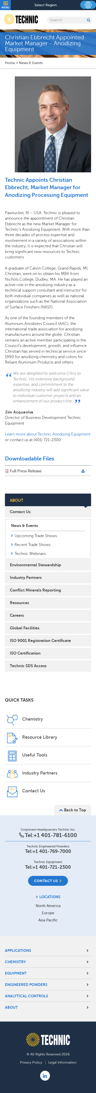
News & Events (31, 63)
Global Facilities (24, 628)
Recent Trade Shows (32, 545)
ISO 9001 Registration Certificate (40, 640)
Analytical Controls (26, 996)
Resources (19, 603)
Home (10, 63)
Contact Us (20, 512)
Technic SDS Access (28, 666)
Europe (48, 913)
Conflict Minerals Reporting (35, 590)
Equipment (16, 973)
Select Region (45, 5)
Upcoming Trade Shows (36, 536)
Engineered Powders (26, 984)
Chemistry (15, 962)
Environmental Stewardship (35, 565)
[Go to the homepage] (48, 1040)
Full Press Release (26, 471)
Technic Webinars (30, 553)
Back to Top (74, 810)
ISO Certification (25, 653)
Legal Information (62, 1062)
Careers (17, 615)
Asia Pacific (48, 920)
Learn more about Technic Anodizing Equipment (47, 434)
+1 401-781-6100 (55, 835)
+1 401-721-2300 (51, 867)
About (11, 1007)
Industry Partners (26, 577)
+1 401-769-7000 (51, 851)
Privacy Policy (31, 1062)
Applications (18, 950)
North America (48, 906)
